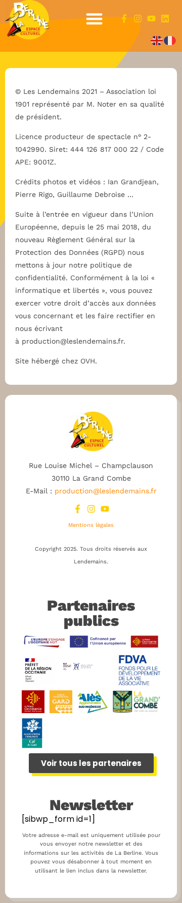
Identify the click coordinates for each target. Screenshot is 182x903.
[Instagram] (137, 18)
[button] (94, 18)
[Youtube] (151, 18)
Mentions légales (91, 525)
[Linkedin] (165, 18)
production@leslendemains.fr (106, 491)
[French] (170, 40)
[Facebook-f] (124, 18)
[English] (157, 40)
